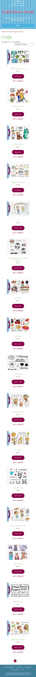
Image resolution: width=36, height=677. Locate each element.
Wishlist (22, 6)
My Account (14, 6)
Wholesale (14, 3)
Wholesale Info (15, 669)
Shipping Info (28, 667)
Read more (18, 76)
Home (3, 32)
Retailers (22, 3)
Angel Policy (20, 667)
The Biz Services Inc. (26, 674)
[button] (18, 81)
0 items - (18, 20)
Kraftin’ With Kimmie (9, 667)
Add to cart (18, 228)
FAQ (23, 669)
